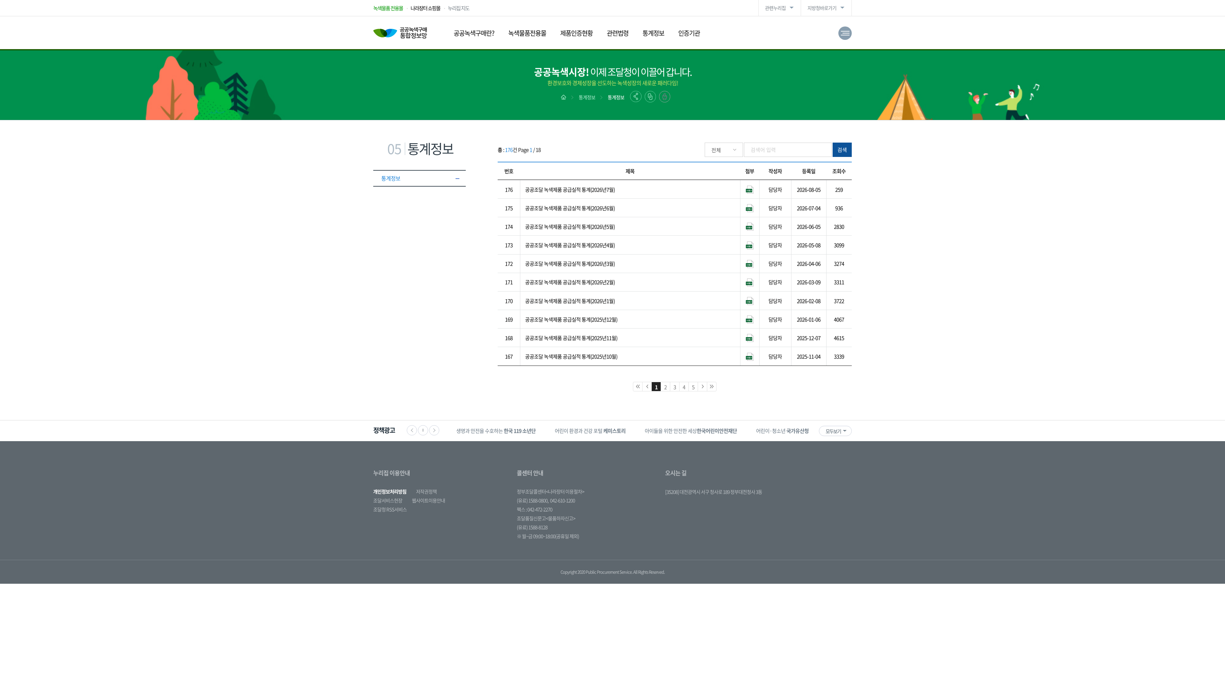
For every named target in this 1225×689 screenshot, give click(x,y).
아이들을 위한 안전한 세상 (691, 430)
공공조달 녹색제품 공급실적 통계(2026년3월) (570, 263)
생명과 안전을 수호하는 (496, 430)
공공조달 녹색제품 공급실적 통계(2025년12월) (571, 319)
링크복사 (650, 96)
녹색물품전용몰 (527, 33)
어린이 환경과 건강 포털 (590, 430)
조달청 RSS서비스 (390, 509)
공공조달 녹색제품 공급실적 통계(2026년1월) (570, 301)
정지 (423, 430)
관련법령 (617, 33)
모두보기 (833, 431)
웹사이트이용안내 (428, 500)
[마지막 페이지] (711, 386)
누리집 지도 (458, 8)
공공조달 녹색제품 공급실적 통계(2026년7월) (570, 189)
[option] (496, 430)
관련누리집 (775, 7)
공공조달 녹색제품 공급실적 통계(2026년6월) (570, 208)
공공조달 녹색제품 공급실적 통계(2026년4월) (570, 245)
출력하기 (664, 96)
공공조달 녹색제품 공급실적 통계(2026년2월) (570, 282)
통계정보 (653, 33)
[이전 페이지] (647, 386)
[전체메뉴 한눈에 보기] (845, 33)
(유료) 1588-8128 (532, 527)
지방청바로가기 (821, 7)
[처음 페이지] (637, 386)
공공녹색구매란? (474, 33)
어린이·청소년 (782, 430)
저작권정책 (426, 491)
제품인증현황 (576, 33)
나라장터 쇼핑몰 (425, 8)
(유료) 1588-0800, (532, 500)
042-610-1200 (562, 500)
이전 (412, 430)
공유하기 (636, 96)
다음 (434, 430)
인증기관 (689, 33)
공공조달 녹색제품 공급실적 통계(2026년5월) (570, 226)
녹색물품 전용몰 (388, 8)
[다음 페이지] (702, 386)
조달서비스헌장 (387, 500)
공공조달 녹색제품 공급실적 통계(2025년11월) (571, 338)
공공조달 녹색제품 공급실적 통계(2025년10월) (571, 356)
